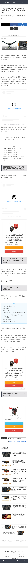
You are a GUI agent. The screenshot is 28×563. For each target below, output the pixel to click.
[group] (9, 45)
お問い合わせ (21, 556)
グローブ (4, 438)
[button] (14, 28)
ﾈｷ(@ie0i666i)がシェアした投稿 (14, 216)
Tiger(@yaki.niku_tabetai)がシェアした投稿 (14, 124)
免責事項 (7, 556)
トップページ (7, 554)
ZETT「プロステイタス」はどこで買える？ (14, 156)
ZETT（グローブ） (13, 438)
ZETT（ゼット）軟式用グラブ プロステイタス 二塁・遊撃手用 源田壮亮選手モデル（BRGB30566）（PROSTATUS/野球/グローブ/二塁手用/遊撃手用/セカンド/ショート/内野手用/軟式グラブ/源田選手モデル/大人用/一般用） (14, 238)
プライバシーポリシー (20, 554)
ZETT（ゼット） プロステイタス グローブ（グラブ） (13, 418)
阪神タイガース (22, 438)
